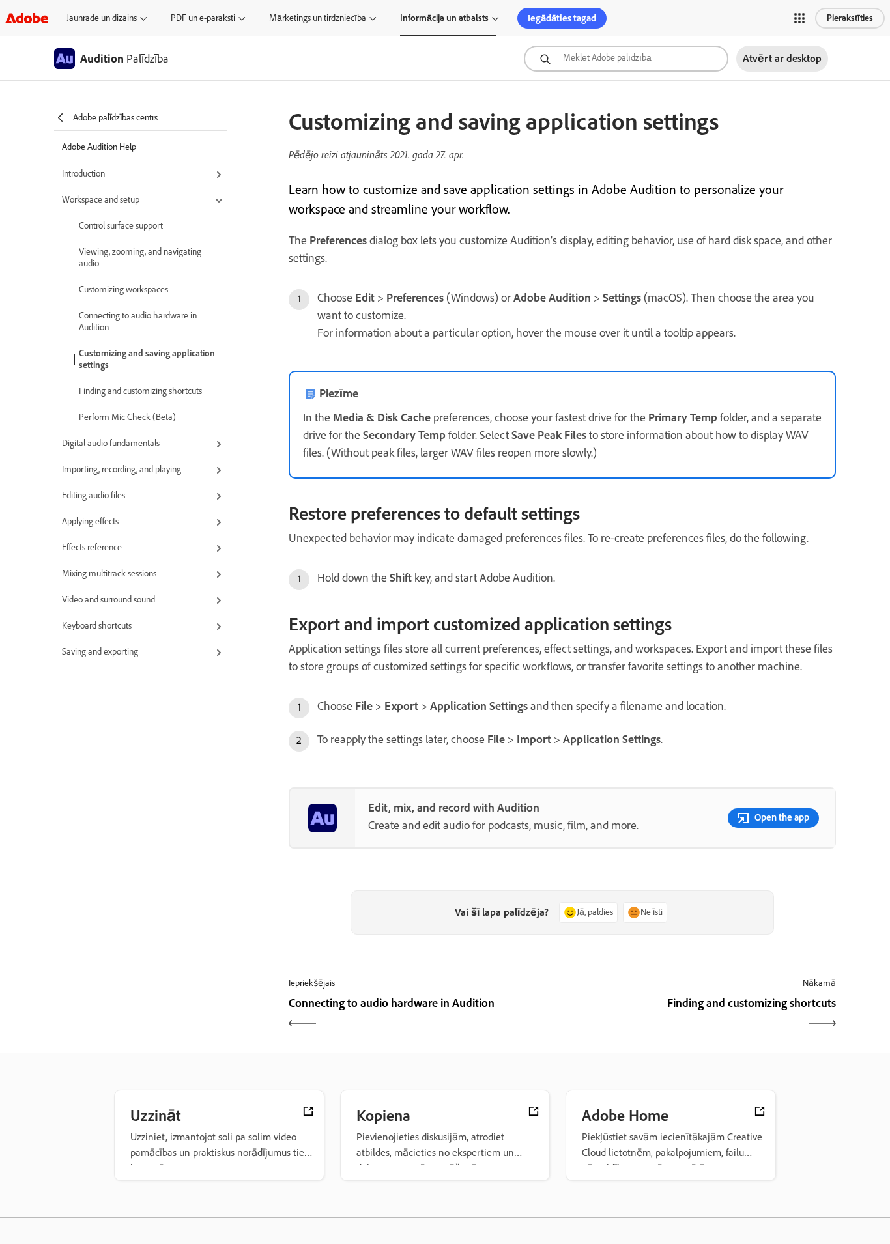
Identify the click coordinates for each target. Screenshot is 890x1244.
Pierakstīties (850, 17)
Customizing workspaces (123, 289)
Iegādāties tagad (562, 18)
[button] (799, 18)
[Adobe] (26, 18)
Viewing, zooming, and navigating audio (140, 257)
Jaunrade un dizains (101, 17)
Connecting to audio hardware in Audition (138, 321)
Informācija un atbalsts (444, 17)
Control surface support (121, 225)
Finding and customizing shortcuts (140, 391)
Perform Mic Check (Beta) (127, 417)
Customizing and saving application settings (147, 359)
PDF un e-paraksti (203, 17)
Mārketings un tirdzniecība (317, 17)
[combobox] (626, 59)
